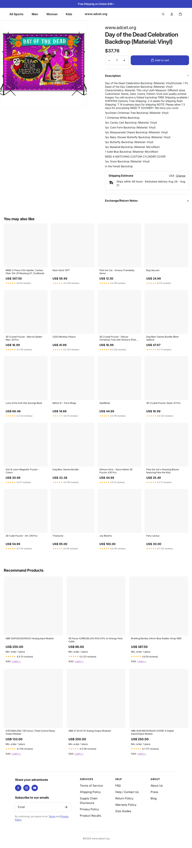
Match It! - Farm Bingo (64, 403)
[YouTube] (35, 788)
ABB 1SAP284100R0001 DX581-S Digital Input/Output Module (152, 732)
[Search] (163, 14)
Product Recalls (90, 815)
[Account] (172, 14)
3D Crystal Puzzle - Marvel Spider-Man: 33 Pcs (24, 338)
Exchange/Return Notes (121, 200)
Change (180, 175)
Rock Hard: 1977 (61, 270)
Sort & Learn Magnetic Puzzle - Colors (22, 471)
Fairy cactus (152, 535)
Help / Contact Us (127, 792)
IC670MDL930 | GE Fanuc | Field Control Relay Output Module (30, 732)
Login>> (16, 661)
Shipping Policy (90, 792)
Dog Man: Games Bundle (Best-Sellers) (162, 338)
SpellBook (104, 403)
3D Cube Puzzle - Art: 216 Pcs (21, 535)
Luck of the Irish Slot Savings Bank (24, 403)
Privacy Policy (89, 809)
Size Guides (123, 811)
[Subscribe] (66, 807)
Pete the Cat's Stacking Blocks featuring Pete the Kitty (162, 471)
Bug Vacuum (153, 270)
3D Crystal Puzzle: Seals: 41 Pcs (163, 403)
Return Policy (124, 798)
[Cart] (180, 14)
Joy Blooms (105, 535)
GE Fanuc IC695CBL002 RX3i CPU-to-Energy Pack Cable (95, 640)
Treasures (57, 535)
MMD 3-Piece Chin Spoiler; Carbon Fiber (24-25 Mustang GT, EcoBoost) (25, 272)
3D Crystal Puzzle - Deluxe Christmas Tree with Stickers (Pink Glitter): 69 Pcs (117, 338)
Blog (154, 798)
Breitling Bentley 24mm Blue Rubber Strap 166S (156, 638)
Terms (52, 816)
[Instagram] (26, 788)
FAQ (118, 785)
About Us (157, 785)
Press (154, 792)
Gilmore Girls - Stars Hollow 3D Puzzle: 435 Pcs (116, 471)
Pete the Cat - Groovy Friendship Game (116, 272)
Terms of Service (91, 785)
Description (113, 76)
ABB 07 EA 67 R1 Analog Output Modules (89, 730)
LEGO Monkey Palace (64, 336)
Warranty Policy (125, 805)
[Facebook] (18, 788)
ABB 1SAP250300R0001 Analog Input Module (30, 638)
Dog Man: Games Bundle (65, 469)
